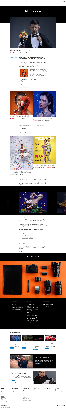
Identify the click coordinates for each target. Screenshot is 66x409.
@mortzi (22, 251)
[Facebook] (57, 405)
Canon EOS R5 (25, 81)
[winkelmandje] (64, 1)
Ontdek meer (35, 349)
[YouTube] (64, 405)
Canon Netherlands (3, 405)
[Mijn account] (62, 1)
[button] (58, 202)
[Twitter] (62, 405)
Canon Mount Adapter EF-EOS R (45, 119)
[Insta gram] (59, 405)
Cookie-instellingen (58, 403)
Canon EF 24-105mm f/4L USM (50, 167)
